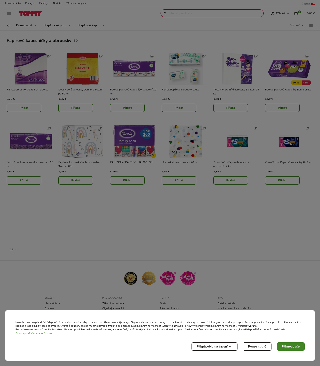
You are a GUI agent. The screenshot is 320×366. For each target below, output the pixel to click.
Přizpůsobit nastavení (212, 347)
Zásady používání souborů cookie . (34, 333)
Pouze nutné (257, 347)
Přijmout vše (291, 347)
